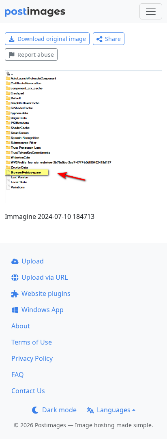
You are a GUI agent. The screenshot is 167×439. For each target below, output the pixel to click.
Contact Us (28, 390)
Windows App (42, 309)
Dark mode (59, 409)
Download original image (51, 39)
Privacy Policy (32, 358)
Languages (114, 409)
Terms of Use (31, 342)
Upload (32, 261)
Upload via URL (44, 277)
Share (113, 39)
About (20, 325)
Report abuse (35, 54)
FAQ (17, 374)
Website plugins (46, 293)
